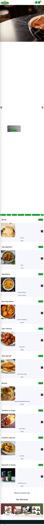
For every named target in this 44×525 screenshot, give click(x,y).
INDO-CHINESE (20, 214)
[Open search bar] (34, 2)
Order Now (14, 130)
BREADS (8, 214)
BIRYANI (3, 214)
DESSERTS (14, 214)
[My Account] (36, 2)
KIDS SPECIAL (28, 214)
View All (40, 219)
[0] (39, 2)
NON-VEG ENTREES (36, 214)
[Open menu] (41, 2)
